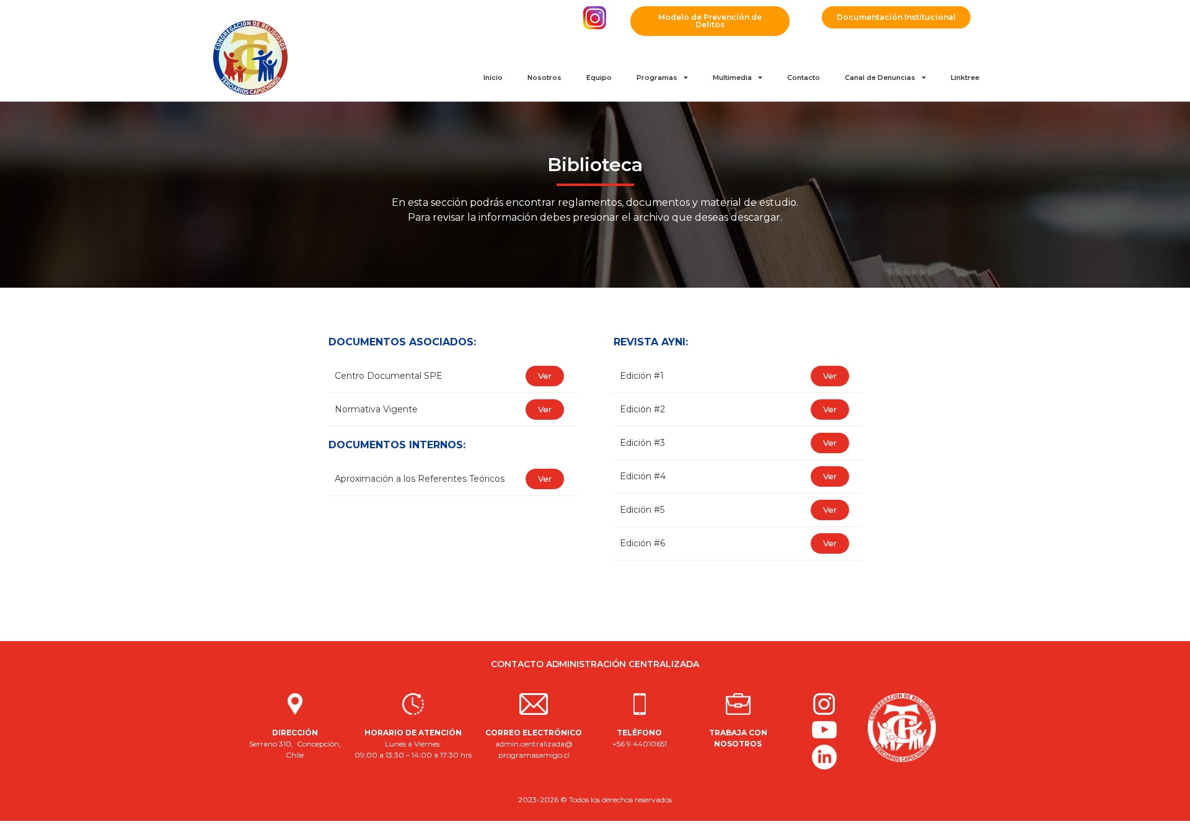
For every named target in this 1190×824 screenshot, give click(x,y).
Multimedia (732, 77)
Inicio (493, 77)
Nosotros (544, 77)
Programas (657, 77)
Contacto (803, 77)
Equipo (599, 77)
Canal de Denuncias (880, 77)
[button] (710, 21)
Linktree (965, 77)
